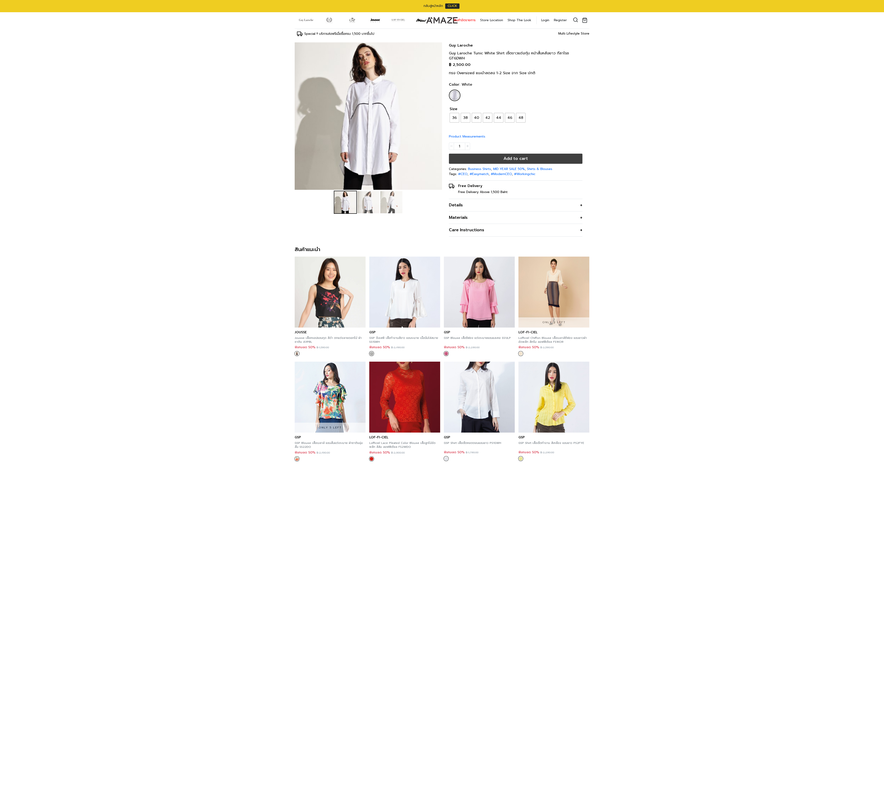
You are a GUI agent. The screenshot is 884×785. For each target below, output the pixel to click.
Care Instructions (466, 230)
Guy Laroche (461, 45)
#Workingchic (524, 174)
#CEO (463, 174)
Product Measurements (467, 136)
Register (560, 20)
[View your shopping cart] (585, 20)
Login (545, 20)
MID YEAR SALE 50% (509, 169)
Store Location (491, 20)
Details (456, 205)
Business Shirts (479, 169)
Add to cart (515, 158)
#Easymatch (479, 174)
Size (453, 109)
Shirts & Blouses (539, 169)
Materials (458, 217)
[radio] (454, 117)
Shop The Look (519, 20)
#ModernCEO (501, 174)
